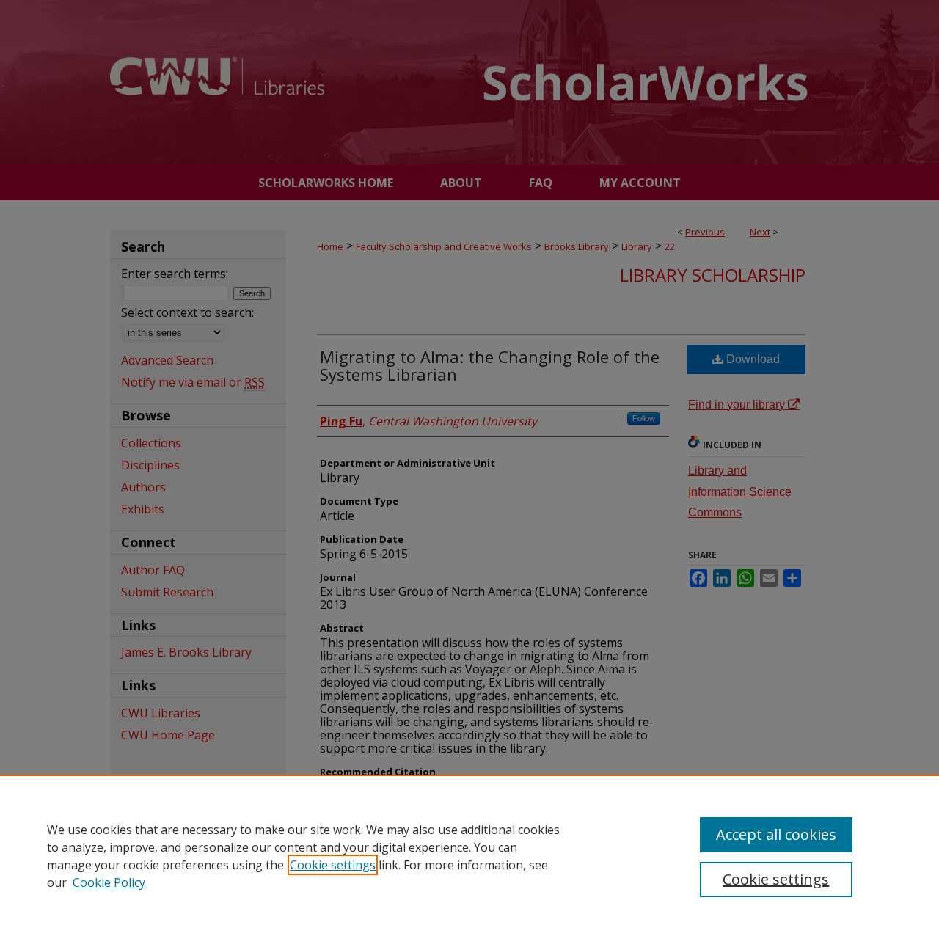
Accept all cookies (776, 834)
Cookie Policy (109, 882)
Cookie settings (333, 865)
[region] (469, 855)
